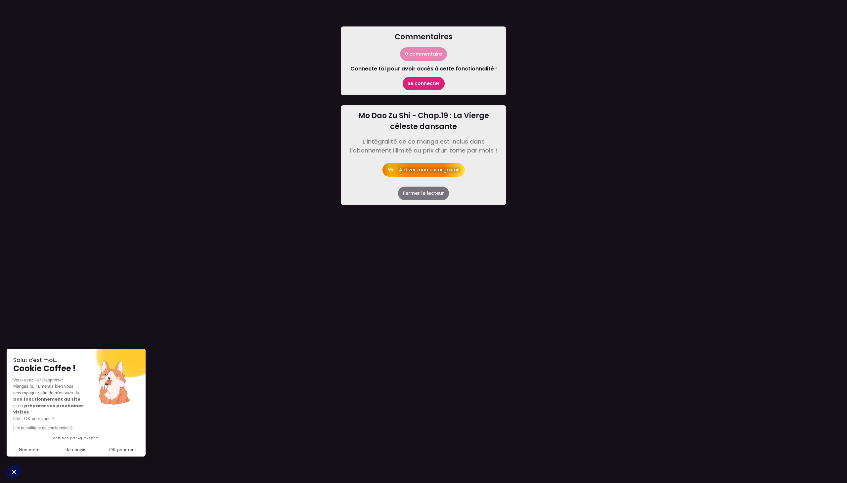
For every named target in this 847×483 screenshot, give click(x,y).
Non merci (29, 449)
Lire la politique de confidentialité (43, 428)
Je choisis (76, 449)
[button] (14, 472)
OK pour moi (122, 449)
